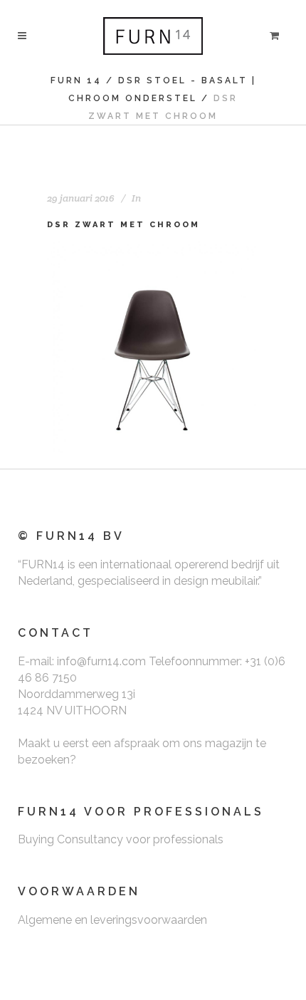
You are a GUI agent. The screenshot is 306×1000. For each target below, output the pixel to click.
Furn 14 (76, 80)
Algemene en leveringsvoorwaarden (112, 920)
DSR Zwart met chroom (123, 224)
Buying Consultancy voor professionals (120, 839)
